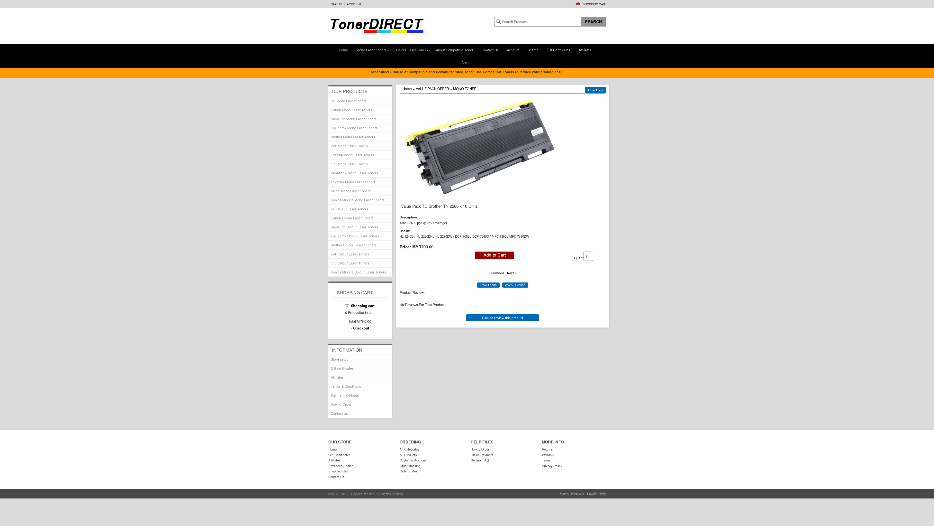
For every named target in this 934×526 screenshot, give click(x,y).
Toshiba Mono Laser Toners (352, 154)
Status (336, 4)
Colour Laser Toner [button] (411, 49)
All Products (408, 454)
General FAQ (480, 460)
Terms (546, 460)
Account (354, 4)
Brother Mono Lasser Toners (353, 136)
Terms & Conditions (346, 386)
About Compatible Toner (454, 49)
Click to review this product (502, 317)
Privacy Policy (552, 465)
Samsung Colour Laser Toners (354, 227)
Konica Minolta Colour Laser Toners (358, 272)
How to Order (341, 404)
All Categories (409, 449)
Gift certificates (342, 368)
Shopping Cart (595, 4)
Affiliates (585, 49)
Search (533, 49)
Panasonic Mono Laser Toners (354, 172)
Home (343, 49)
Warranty (548, 454)
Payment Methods (345, 395)
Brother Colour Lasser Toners (354, 245)
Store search (340, 359)
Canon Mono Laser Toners (351, 109)
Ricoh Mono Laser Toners (351, 190)
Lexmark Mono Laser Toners (353, 181)
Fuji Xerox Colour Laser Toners (355, 236)
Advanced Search (340, 465)
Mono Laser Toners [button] (371, 49)
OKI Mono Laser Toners (349, 163)
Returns (547, 449)
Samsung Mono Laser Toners (354, 118)
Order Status (409, 471)
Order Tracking (410, 465)
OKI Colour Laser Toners (350, 263)
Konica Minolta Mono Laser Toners (358, 199)
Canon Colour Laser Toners (352, 218)
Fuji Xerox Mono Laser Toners (354, 127)
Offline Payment (482, 454)
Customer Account (413, 460)
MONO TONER (464, 88)
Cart (465, 62)
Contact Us (490, 49)
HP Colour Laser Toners (349, 209)
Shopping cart (363, 305)
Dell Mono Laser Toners (349, 145)
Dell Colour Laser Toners (350, 254)
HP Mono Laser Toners (349, 100)
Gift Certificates (558, 49)
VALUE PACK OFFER (432, 88)
